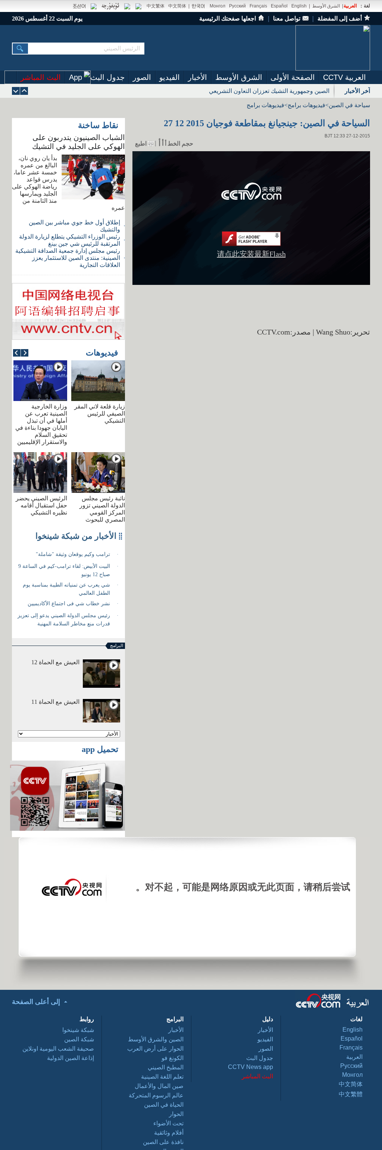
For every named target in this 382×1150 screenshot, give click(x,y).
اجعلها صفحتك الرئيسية (227, 18)
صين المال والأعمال (159, 1086)
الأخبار (197, 77)
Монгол (217, 6)
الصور (142, 77)
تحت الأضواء (168, 1123)
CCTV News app (250, 1067)
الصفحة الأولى (292, 77)
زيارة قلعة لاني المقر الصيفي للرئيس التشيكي (99, 413)
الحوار (176, 1114)
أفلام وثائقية (169, 1132)
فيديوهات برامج (306, 105)
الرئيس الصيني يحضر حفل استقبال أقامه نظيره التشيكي (41, 505)
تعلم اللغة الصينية (162, 1076)
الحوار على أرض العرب (155, 1048)
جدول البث (107, 77)
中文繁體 (351, 1094)
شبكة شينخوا (78, 1030)
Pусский (351, 1066)
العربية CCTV (344, 77)
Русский (237, 6)
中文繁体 (156, 6)
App (75, 77)
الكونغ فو (173, 1058)
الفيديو (169, 77)
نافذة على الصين (163, 1142)
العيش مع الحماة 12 (55, 662)
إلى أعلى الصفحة (36, 1002)
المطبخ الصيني (166, 1067)
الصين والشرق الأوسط (156, 1039)
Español (279, 6)
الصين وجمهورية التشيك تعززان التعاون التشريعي (269, 91)
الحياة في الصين (164, 1104)
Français (258, 6)
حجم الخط (180, 143)
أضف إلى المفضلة (339, 18)
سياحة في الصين (349, 105)
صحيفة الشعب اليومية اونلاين (58, 1048)
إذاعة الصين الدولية (70, 1058)
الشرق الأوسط (326, 6)
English (299, 6)
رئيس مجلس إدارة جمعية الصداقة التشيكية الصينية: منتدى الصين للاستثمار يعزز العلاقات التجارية (67, 258)
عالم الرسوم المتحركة (156, 1095)
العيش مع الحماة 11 (55, 702)
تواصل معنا (286, 18)
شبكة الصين (79, 1039)
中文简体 (177, 6)
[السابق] (16, 91)
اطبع (141, 143)
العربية (350, 6)
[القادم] (24, 91)
